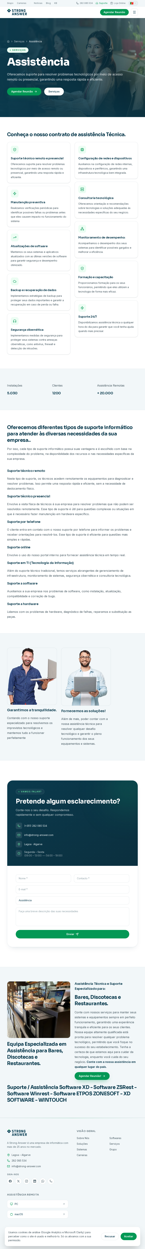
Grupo (10, 3)
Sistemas (82, 1149)
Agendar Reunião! (90, 1075)
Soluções (82, 1143)
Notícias (38, 3)
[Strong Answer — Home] (17, 12)
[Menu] (134, 12)
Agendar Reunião (114, 12)
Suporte (103, 3)
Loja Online (120, 3)
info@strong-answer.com (38, 834)
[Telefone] (51, 1181)
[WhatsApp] (43, 1181)
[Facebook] (10, 1181)
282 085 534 (86, 3)
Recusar (110, 1236)
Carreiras (21, 3)
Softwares (115, 1138)
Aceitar (128, 1236)
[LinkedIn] (34, 1181)
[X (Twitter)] (18, 1181)
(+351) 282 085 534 (35, 825)
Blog (48, 3)
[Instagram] (26, 1181)
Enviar (70, 934)
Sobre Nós (83, 1138)
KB (55, 3)
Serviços (19, 41)
